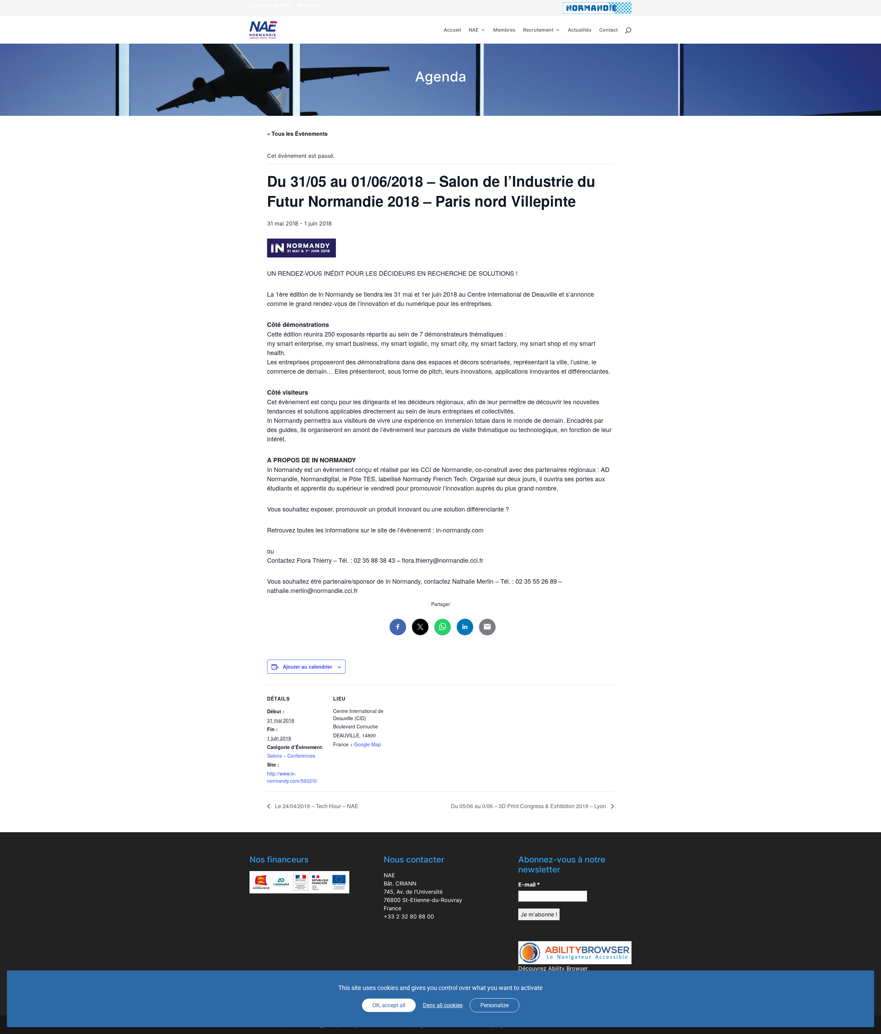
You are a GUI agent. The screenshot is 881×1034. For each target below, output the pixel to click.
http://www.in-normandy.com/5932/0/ (292, 777)
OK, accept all (388, 1005)
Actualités (580, 30)
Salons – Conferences (291, 755)
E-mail (529, 884)
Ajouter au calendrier (307, 666)
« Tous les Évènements (297, 134)
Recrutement (538, 30)
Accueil (452, 30)
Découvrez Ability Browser (553, 968)
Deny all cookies (443, 1005)
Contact (608, 30)
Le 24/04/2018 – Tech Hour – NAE (316, 806)
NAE (474, 30)
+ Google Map (365, 744)
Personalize (494, 1005)
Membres (504, 30)
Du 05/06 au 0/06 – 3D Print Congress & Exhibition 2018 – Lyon (529, 806)
